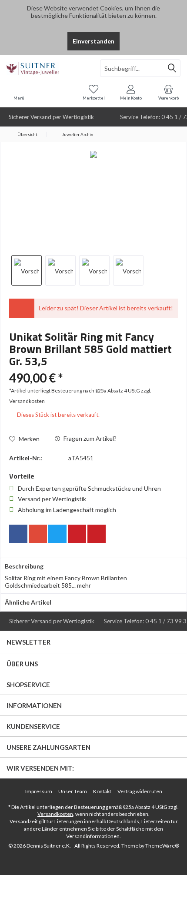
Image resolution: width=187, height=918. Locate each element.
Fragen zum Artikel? (89, 438)
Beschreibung (24, 566)
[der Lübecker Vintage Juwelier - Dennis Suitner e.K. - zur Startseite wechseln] (47, 68)
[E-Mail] (96, 534)
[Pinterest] (77, 534)
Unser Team (72, 791)
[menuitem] (168, 92)
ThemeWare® (162, 845)
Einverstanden (93, 41)
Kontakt (102, 791)
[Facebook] (18, 534)
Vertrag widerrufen (139, 791)
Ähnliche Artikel (28, 602)
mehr (83, 585)
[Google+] (38, 534)
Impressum (38, 791)
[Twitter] (57, 534)
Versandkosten (55, 814)
